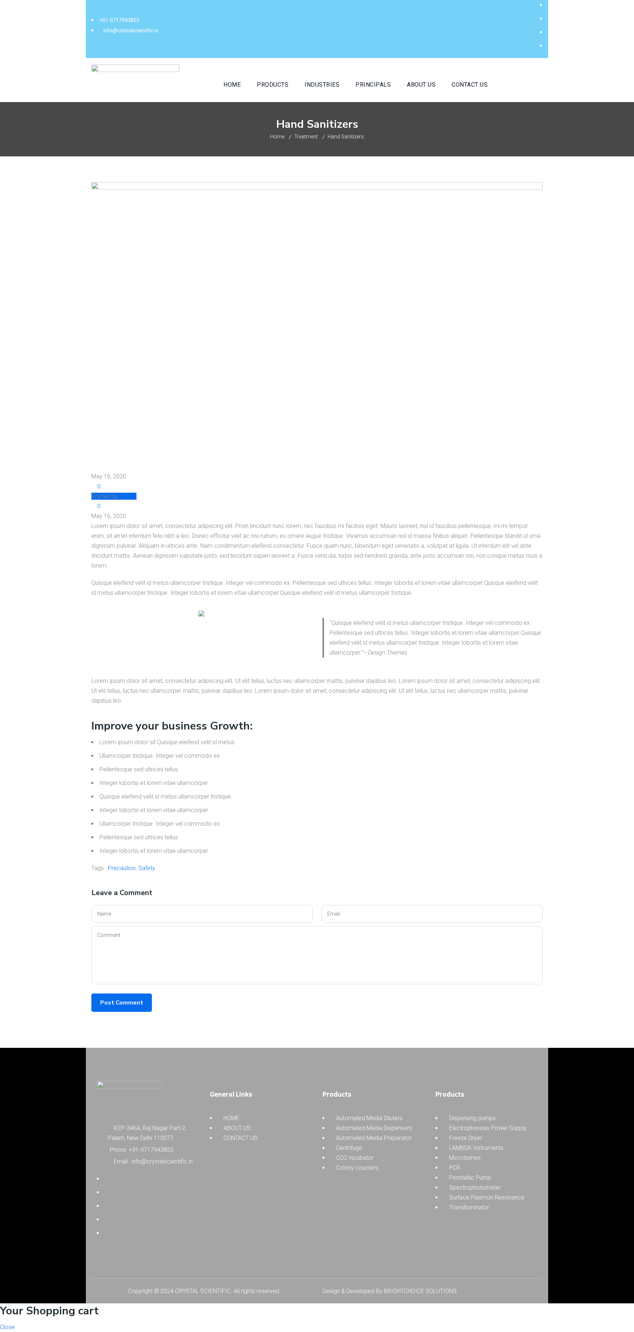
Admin (128, 496)
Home (277, 137)
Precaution (122, 868)
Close (7, 1327)
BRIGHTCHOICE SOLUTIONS (420, 1291)
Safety (146, 868)
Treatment (306, 137)
